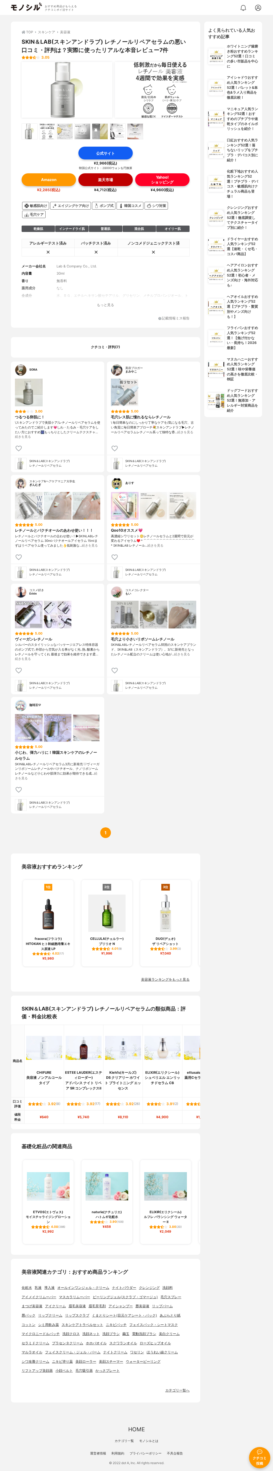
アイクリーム (55, 1306)
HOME (136, 1429)
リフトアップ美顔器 (37, 1371)
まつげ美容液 (32, 1306)
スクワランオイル (123, 1343)
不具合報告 (175, 1453)
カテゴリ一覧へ (177, 1390)
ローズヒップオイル (155, 1343)
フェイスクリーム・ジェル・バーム (73, 1352)
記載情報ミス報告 (176, 318)
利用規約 (117, 1453)
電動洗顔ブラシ (144, 1334)
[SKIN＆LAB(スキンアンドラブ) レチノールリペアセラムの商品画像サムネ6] (118, 131)
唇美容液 (142, 1306)
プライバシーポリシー (146, 1453)
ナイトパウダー (124, 1288)
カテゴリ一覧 (124, 1441)
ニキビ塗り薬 (62, 1362)
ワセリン (137, 1352)
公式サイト (105, 153)
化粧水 (27, 1288)
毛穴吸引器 (84, 1371)
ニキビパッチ (116, 1325)
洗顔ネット (91, 1334)
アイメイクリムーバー (39, 1297)
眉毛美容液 (77, 1306)
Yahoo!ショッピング (162, 179)
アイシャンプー (121, 1306)
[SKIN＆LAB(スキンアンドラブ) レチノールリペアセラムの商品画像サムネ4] (82, 131)
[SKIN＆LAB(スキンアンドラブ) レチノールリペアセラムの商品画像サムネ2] (47, 131)
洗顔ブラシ (111, 1334)
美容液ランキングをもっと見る (165, 979)
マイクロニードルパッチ (41, 1334)
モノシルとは (148, 1441)
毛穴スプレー (170, 1297)
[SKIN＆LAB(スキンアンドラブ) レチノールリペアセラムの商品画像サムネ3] (65, 131)
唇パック (28, 1315)
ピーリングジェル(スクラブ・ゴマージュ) (125, 1297)
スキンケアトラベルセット (82, 1325)
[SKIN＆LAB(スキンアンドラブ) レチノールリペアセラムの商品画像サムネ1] (30, 131)
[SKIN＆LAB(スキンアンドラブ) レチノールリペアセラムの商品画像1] (67, 90)
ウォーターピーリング (143, 1362)
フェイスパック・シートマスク (153, 1325)
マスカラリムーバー (74, 1297)
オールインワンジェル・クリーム (83, 1288)
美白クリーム (169, 1334)
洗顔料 (167, 1288)
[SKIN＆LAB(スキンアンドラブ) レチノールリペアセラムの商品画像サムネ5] (100, 131)
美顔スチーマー (111, 1362)
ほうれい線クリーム (162, 1352)
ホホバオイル (96, 1343)
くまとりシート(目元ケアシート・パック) (124, 1315)
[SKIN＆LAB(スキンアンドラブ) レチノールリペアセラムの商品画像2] (160, 90)
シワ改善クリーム (35, 1362)
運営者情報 (98, 1453)
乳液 (38, 1288)
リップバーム (162, 1306)
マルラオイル (32, 1352)
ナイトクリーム (115, 1352)
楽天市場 (105, 179)
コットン (28, 1325)
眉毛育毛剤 (97, 1306)
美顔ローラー (85, 1362)
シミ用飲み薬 (48, 1325)
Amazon (49, 179)
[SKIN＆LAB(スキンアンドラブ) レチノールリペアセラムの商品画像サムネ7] (135, 131)
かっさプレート (107, 1371)
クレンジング (149, 1288)
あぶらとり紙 (170, 1315)
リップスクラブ (77, 1315)
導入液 (49, 1288)
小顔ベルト (64, 1371)
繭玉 (125, 1334)
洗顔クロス (71, 1334)
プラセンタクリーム (67, 1343)
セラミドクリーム (35, 1343)
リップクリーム (50, 1315)
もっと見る (105, 305)
